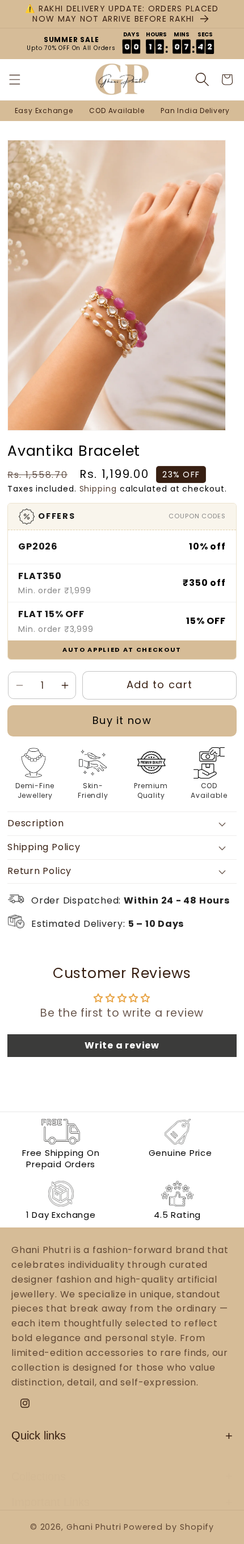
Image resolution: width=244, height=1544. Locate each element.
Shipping (98, 488)
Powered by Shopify (169, 1527)
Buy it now (122, 720)
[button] (22, 79)
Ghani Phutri (93, 1527)
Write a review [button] (122, 1045)
